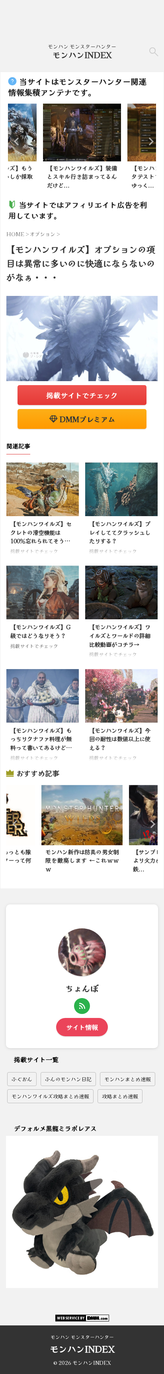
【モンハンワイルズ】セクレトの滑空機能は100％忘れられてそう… (41, 532)
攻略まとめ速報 (120, 1096)
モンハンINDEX (82, 55)
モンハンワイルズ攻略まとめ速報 (50, 1096)
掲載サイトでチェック (82, 395)
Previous (15, 141)
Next (148, 141)
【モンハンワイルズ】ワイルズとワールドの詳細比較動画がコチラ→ (119, 635)
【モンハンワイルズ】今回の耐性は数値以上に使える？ (119, 739)
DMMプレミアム (86, 419)
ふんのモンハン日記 (68, 1079)
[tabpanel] (82, 148)
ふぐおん (22, 1079)
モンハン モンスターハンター (82, 1336)
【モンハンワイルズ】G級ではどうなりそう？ (40, 631)
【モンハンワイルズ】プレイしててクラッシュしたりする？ (119, 532)
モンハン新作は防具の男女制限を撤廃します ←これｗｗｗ (82, 860)
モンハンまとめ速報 (127, 1079)
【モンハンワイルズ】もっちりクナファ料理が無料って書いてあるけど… (41, 739)
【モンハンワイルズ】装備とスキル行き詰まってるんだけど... (82, 176)
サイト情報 (82, 1027)
